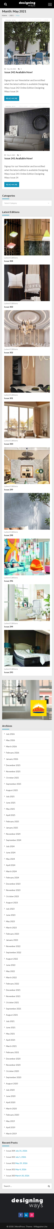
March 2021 (11, 1046)
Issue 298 (8, 535)
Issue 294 (8, 626)
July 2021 (10, 1021)
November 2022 (13, 946)
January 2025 (12, 827)
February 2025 (12, 821)
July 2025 (10, 796)
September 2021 (13, 1008)
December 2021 (13, 990)
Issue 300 (8, 444)
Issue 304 (8, 261)
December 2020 (13, 1058)
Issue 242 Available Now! (18, 72)
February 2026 (12, 752)
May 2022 (10, 971)
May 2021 (10, 1033)
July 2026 (10, 734)
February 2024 (12, 877)
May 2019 (10, 1121)
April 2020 (10, 1102)
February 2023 (12, 934)
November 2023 (13, 890)
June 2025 (10, 802)
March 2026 (11, 746)
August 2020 (12, 1083)
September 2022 (13, 952)
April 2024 (10, 865)
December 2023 (13, 884)
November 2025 (13, 771)
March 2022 (11, 977)
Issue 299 (8, 489)
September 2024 (13, 840)
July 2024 (10, 846)
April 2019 (10, 1127)
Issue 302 (8, 352)
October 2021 (12, 1002)
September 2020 (13, 1077)
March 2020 (11, 1108)
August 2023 (12, 902)
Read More (12, 98)
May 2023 (10, 921)
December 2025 (13, 765)
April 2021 (10, 1040)
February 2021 (12, 1052)
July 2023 (10, 909)
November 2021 (13, 996)
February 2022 (12, 983)
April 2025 (10, 815)
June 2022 (10, 965)
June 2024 (10, 852)
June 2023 (10, 915)
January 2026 (12, 759)
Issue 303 (8, 307)
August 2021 (12, 1015)
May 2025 (10, 809)
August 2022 (12, 959)
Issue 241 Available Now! (18, 158)
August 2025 (12, 790)
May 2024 (10, 859)
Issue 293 (8, 672)
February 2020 (12, 1115)
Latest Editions (11, 257)
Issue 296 (8, 581)
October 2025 (12, 777)
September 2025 (13, 784)
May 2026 (10, 740)
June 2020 (10, 1096)
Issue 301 (8, 398)
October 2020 (12, 1071)
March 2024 (11, 871)
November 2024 (13, 834)
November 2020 (13, 1065)
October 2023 (12, 896)
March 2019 (11, 1133)
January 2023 (12, 940)
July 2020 (10, 1090)
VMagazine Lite (40, 1226)
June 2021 (10, 1027)
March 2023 (11, 927)
